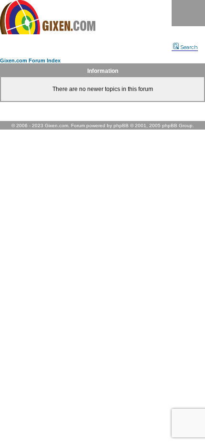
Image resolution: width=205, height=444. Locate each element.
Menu (188, 13)
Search (189, 47)
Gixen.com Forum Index (30, 60)
